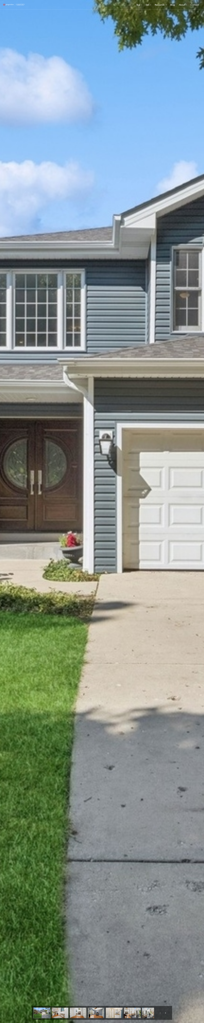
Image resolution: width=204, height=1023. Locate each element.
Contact (195, 4)
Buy (138, 4)
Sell (147, 4)
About (182, 4)
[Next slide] (165, 1013)
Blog (172, 4)
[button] (41, 1013)
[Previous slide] (160, 1013)
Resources (160, 4)
